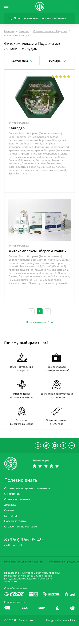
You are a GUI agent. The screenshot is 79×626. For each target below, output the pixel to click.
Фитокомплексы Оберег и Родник (37, 251)
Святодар (17, 128)
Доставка (10, 505)
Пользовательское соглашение (23, 561)
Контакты (10, 515)
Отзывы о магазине (17, 499)
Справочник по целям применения (27, 488)
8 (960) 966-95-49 (23, 539)
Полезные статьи (15, 521)
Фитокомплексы (19, 123)
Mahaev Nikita (66, 620)
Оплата (9, 510)
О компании (12, 494)
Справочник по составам (20, 526)
